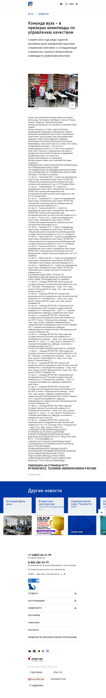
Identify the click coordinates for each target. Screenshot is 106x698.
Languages (34, 622)
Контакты (33, 630)
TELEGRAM (54, 468)
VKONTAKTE (39, 468)
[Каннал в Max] (47, 651)
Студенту (33, 593)
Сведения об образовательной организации (52, 637)
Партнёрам (34, 615)
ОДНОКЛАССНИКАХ (73, 468)
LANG (71, 4)
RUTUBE (91, 468)
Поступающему (36, 601)
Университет (35, 608)
